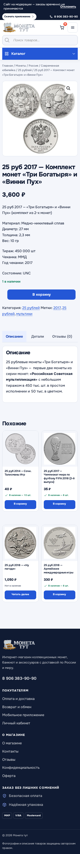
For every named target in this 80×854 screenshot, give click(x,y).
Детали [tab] (37, 336)
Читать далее (20, 594)
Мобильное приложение (23, 715)
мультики (24, 313)
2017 (57, 307)
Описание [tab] (14, 336)
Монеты (21, 65)
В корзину (41, 294)
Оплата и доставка (18, 698)
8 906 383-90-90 (19, 678)
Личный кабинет (16, 723)
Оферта (9, 775)
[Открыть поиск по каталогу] (40, 40)
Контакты (10, 751)
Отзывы (8, 759)
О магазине (12, 743)
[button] (69, 89)
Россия (33, 65)
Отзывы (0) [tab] (62, 336)
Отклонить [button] (68, 6)
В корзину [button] (20, 503)
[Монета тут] (19, 27)
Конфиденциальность (21, 767)
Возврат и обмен (16, 707)
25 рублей (25, 70)
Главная (7, 65)
